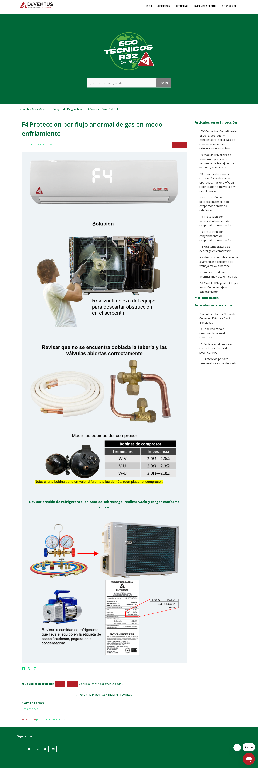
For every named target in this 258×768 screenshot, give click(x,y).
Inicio (149, 6)
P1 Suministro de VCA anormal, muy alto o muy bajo (218, 274)
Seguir (179, 144)
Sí (60, 683)
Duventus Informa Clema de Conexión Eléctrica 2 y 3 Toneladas (217, 318)
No (72, 683)
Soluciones (163, 6)
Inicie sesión (29, 719)
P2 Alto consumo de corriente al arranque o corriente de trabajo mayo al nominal (218, 261)
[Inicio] (36, 7)
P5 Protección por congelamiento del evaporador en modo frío (215, 236)
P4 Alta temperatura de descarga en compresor (215, 249)
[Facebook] (23, 668)
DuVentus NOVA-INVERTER (103, 109)
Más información (207, 297)
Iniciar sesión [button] (229, 6)
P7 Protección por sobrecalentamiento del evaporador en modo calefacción (214, 203)
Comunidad (181, 6)
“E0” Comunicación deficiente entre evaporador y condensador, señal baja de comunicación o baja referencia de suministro (218, 139)
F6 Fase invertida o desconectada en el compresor (212, 333)
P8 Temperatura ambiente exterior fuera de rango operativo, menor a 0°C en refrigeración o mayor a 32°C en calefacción (218, 182)
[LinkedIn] (34, 668)
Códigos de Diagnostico (67, 109)
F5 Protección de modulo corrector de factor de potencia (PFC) (215, 348)
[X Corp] (29, 668)
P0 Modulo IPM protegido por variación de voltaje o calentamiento (219, 287)
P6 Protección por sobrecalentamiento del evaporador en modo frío (215, 221)
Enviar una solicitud (204, 6)
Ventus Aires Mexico (35, 109)
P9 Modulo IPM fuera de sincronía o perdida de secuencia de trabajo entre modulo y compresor (216, 161)
